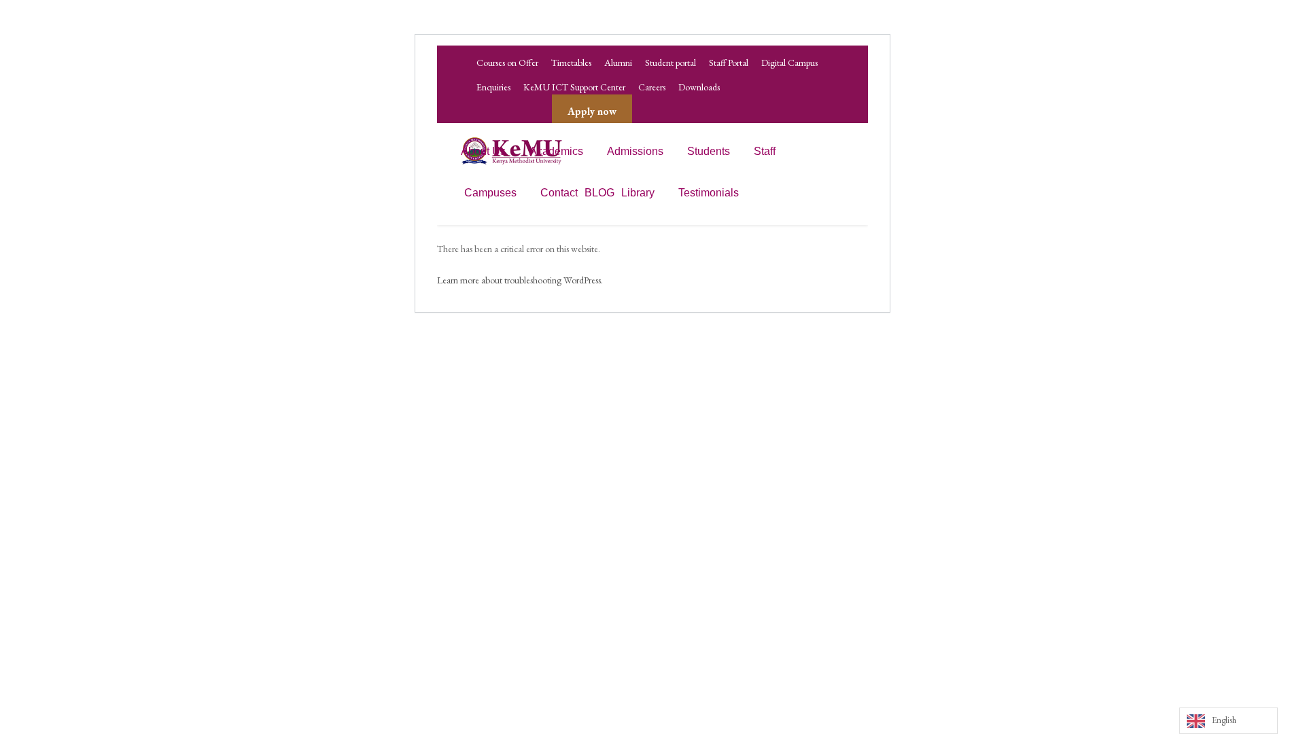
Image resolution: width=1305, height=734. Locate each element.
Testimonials (708, 192)
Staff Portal (728, 62)
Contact (559, 192)
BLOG (599, 192)
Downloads (699, 87)
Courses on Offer (507, 62)
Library (638, 192)
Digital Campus (789, 62)
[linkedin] (507, 111)
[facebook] (482, 111)
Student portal (670, 62)
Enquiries (493, 87)
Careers (651, 87)
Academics (556, 151)
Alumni (618, 62)
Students (708, 151)
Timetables (571, 62)
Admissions (635, 151)
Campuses (490, 192)
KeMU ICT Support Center (574, 87)
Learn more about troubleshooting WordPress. (520, 280)
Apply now (592, 111)
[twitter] (532, 111)
